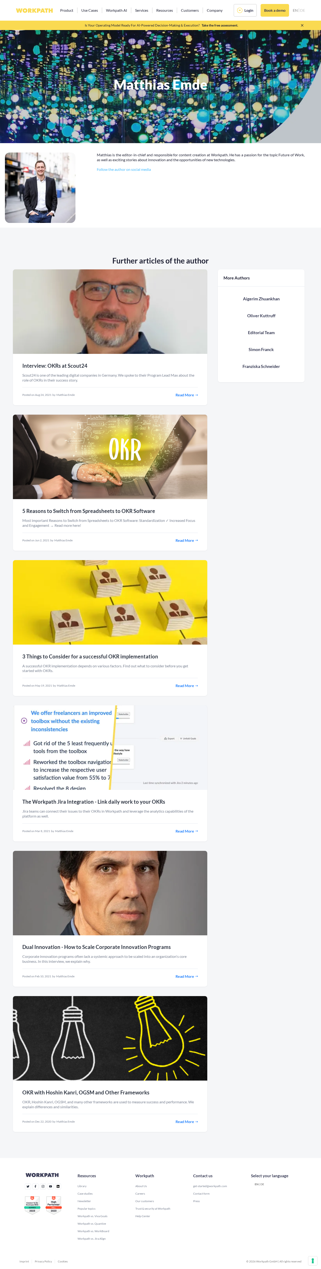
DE (262, 1184)
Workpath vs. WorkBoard (93, 1231)
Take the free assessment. (220, 25)
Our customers (144, 1201)
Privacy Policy (43, 1261)
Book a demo (275, 10)
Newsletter (84, 1201)
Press (196, 1201)
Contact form (201, 1193)
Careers (140, 1193)
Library (82, 1186)
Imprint (24, 1261)
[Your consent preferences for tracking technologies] (312, 1260)
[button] (66, 10)
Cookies (63, 1261)
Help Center (142, 1216)
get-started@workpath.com (210, 1186)
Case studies (85, 1193)
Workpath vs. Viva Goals (92, 1216)
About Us (141, 1186)
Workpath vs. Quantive (92, 1223)
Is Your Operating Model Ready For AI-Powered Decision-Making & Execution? (142, 25)
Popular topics (86, 1208)
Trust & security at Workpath (152, 1208)
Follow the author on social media (124, 169)
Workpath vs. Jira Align (92, 1238)
